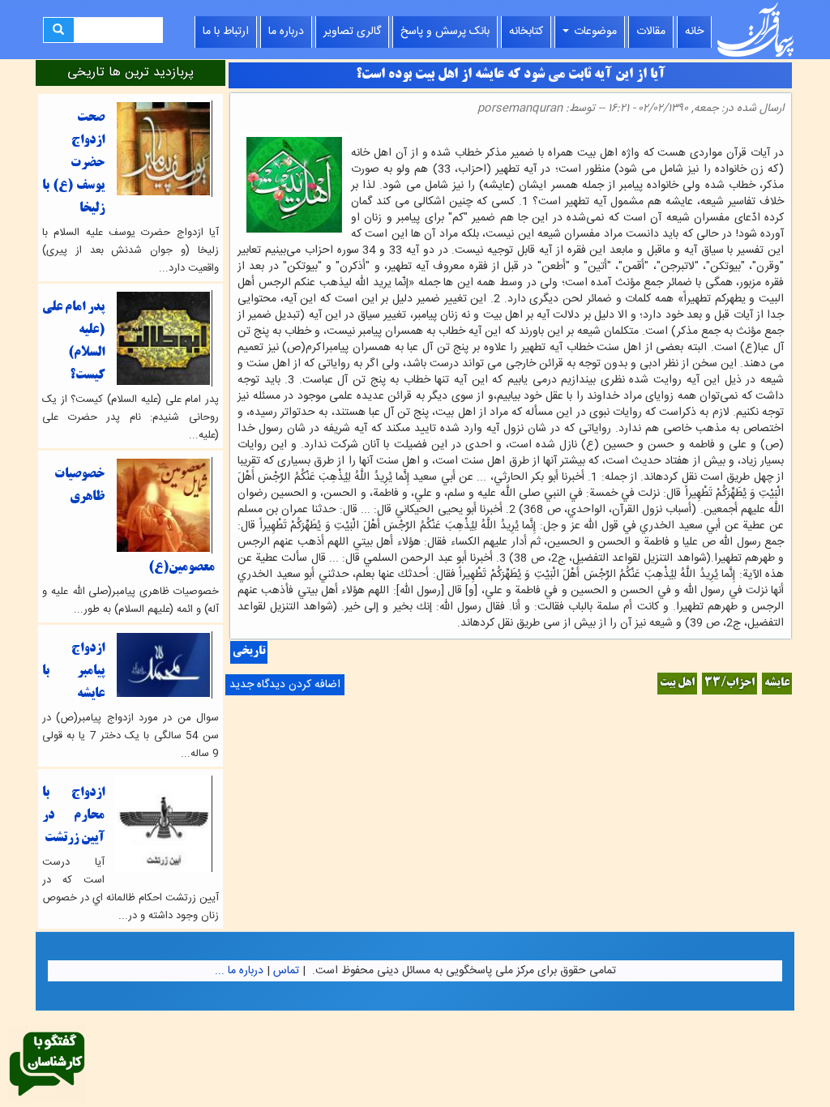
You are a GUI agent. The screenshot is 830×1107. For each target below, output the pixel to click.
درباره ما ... (239, 971)
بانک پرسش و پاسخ (445, 31)
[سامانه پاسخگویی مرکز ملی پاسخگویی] (47, 1065)
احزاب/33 (729, 683)
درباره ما (286, 31)
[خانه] (755, 29)
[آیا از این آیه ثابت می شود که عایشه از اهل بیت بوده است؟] (779, 136)
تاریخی (249, 652)
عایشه (776, 683)
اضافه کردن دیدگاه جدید (284, 685)
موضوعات (594, 31)
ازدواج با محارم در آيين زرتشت (73, 815)
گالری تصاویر (352, 31)
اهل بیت (677, 683)
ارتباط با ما (226, 31)
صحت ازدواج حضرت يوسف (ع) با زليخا (73, 163)
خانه (694, 31)
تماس (286, 971)
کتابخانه (526, 31)
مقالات (650, 31)
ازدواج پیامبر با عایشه (73, 671)
